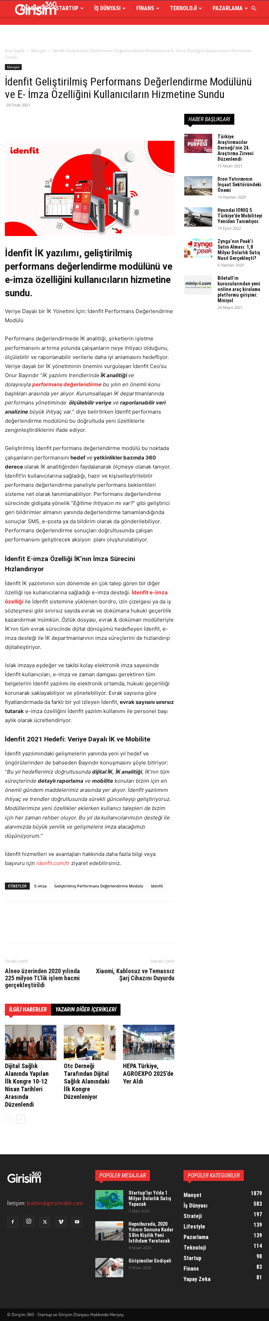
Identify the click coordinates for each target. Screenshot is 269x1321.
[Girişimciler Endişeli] (109, 1267)
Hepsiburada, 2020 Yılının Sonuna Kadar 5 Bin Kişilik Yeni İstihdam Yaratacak (151, 1232)
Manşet (38, 51)
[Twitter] (28, 121)
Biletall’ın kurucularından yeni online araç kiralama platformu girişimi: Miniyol (239, 289)
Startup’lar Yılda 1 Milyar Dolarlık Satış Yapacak (150, 1198)
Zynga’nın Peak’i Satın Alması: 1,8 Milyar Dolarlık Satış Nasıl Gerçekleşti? (239, 249)
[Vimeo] (61, 1222)
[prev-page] (9, 1119)
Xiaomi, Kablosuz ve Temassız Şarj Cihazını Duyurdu (135, 975)
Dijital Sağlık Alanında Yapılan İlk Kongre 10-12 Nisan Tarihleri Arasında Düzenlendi (27, 1085)
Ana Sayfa (15, 51)
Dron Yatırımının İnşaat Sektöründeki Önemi (239, 184)
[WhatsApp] (60, 121)
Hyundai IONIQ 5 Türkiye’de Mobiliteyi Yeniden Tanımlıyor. (240, 215)
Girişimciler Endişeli (150, 1261)
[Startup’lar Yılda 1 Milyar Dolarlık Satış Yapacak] (109, 1199)
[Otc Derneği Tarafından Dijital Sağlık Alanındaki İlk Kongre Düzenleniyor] (89, 1042)
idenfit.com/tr (53, 863)
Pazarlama (228, 8)
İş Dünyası (107, 8)
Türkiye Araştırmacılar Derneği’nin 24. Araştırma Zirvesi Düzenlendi (236, 148)
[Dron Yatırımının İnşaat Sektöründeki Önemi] (198, 185)
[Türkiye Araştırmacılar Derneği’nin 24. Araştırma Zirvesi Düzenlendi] (198, 143)
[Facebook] (12, 121)
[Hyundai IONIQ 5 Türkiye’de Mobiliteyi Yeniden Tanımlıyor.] (198, 217)
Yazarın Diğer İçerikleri (85, 1009)
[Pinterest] (44, 121)
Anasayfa (33, 8)
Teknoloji (183, 8)
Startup (67, 8)
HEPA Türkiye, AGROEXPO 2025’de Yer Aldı (148, 1073)
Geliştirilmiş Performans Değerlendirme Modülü (98, 885)
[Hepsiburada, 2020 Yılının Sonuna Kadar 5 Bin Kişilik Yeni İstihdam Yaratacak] (109, 1230)
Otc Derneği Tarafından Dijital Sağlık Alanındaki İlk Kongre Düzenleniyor (86, 1081)
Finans (145, 8)
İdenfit (157, 885)
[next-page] (20, 1119)
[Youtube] (77, 1222)
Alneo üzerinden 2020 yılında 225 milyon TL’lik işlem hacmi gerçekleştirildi (42, 978)
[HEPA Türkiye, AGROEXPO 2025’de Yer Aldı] (148, 1042)
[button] (253, 8)
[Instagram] (28, 1221)
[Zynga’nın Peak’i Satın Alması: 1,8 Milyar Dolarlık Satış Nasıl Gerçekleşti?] (198, 248)
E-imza (40, 885)
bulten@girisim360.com (55, 1203)
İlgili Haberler (28, 1009)
